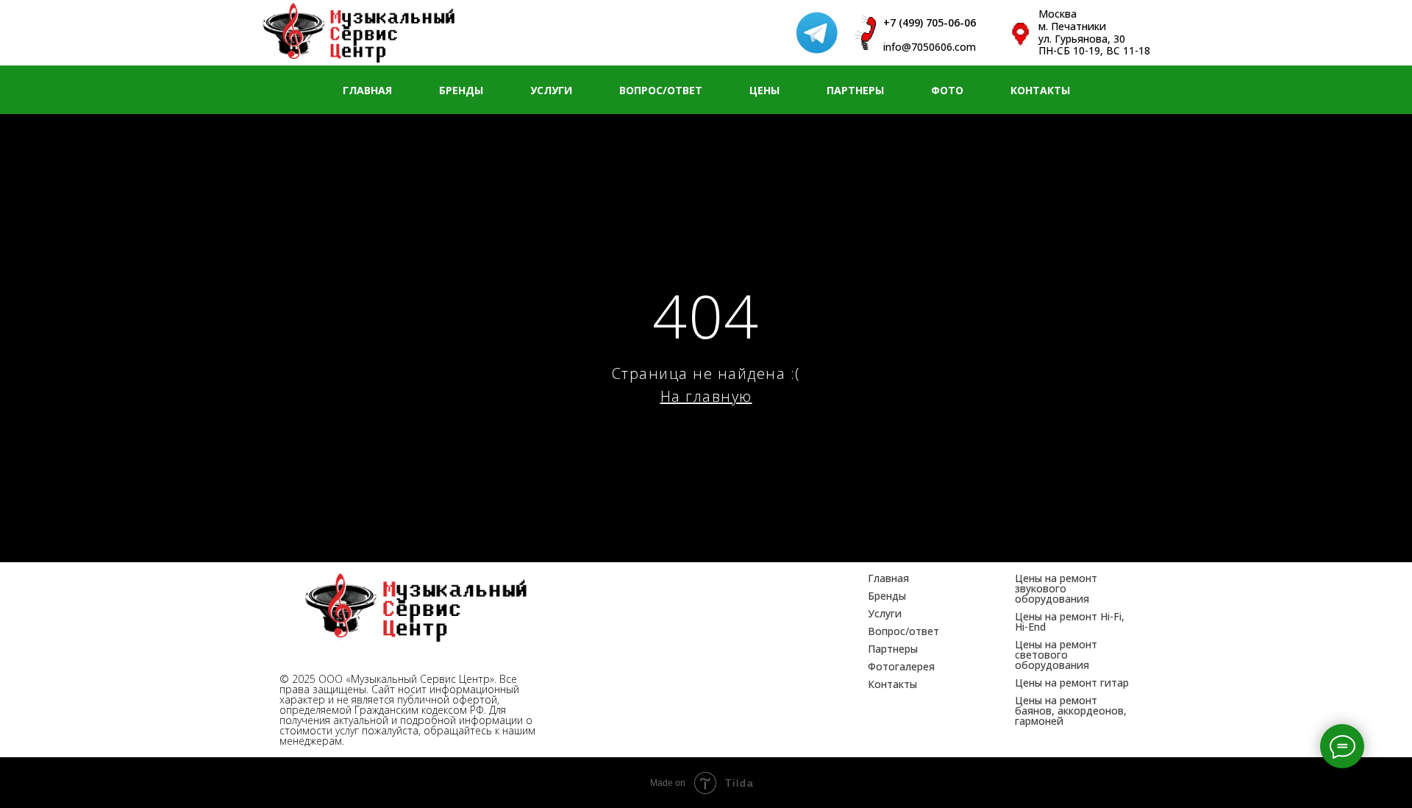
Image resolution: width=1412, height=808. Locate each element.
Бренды (887, 596)
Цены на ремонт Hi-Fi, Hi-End (1069, 621)
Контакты (892, 684)
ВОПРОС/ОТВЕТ (660, 90)
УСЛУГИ (551, 90)
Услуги (885, 613)
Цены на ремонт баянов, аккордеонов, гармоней (1071, 710)
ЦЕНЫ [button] (764, 90)
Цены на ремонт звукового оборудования (1056, 588)
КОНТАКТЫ (1040, 90)
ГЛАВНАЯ (367, 90)
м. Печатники (1072, 26)
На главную (706, 396)
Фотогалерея (901, 666)
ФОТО (947, 90)
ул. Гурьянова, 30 (1081, 39)
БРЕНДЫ (461, 90)
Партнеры (893, 649)
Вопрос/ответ (903, 631)
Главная (888, 578)
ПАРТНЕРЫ (855, 90)
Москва (1057, 14)
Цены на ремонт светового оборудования (1056, 654)
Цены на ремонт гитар (1072, 683)
